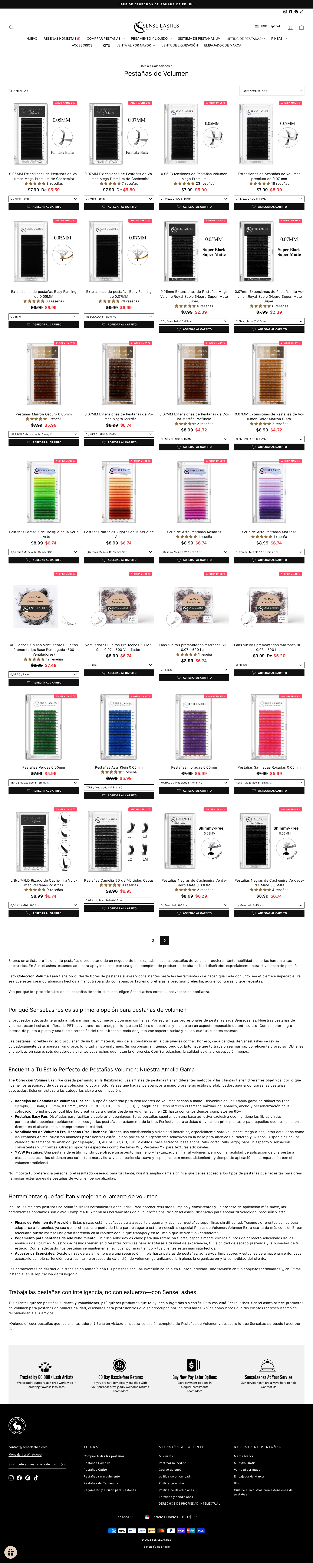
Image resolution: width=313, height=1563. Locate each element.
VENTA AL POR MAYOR (134, 45)
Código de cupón (171, 1469)
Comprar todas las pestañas (104, 1456)
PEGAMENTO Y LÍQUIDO (149, 38)
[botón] (63, 1464)
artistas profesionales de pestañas (195, 1020)
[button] (35, 183)
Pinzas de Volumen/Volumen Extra (223, 1227)
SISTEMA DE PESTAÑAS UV (199, 38)
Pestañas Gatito (95, 1469)
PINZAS (277, 38)
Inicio (145, 66)
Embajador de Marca (249, 1476)
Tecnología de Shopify (156, 1546)
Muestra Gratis (245, 1463)
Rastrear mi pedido (172, 1463)
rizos (83, 1106)
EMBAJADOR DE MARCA (222, 45)
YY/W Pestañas (28, 1152)
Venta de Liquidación (179, 45)
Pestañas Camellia (97, 1463)
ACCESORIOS (82, 45)
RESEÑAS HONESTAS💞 (62, 38)
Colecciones (161, 66)
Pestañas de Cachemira (101, 1483)
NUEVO (31, 38)
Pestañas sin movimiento (102, 1476)
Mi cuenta (166, 1456)
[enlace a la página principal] (156, 27)
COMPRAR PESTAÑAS (104, 38)
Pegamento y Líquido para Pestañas (110, 1490)
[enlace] (149, 1425)
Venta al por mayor (247, 1469)
